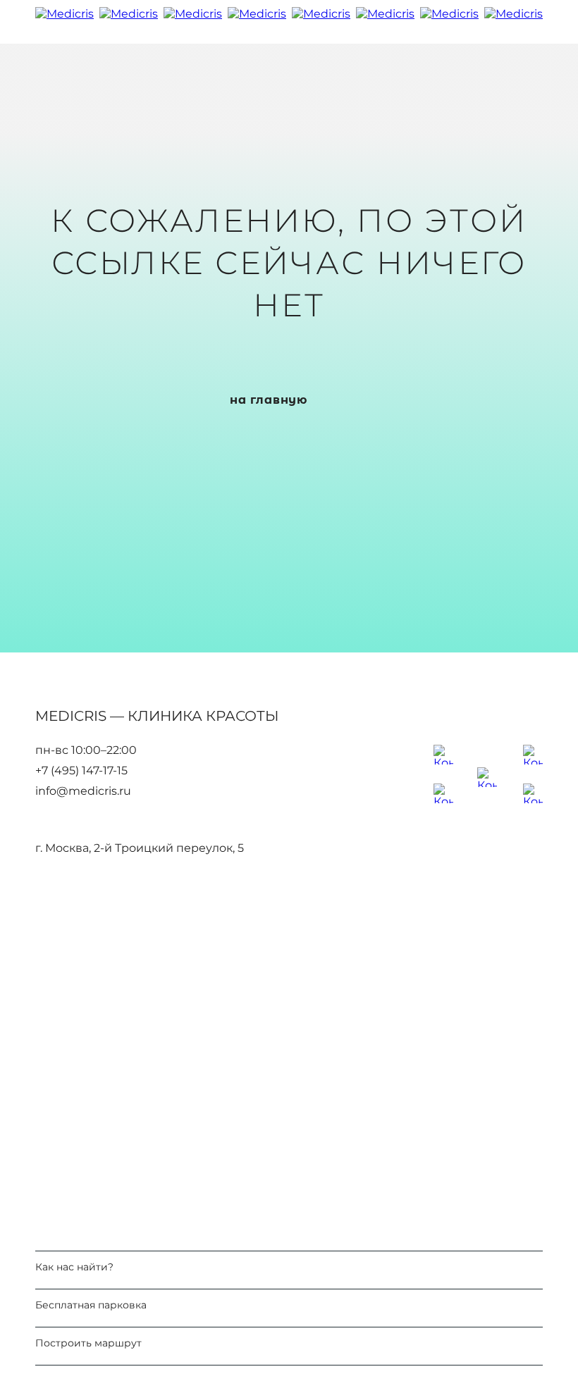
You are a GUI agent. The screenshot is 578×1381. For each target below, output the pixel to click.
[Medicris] (289, 22)
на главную (268, 400)
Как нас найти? (74, 1267)
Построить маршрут (88, 1343)
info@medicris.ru (83, 791)
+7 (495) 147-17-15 (81, 770)
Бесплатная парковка (91, 1305)
